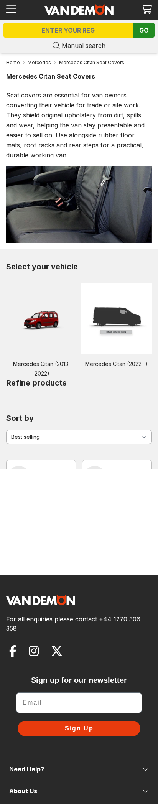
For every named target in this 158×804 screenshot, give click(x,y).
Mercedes (39, 62)
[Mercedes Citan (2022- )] (116, 318)
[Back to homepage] (79, 9)
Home (13, 62)
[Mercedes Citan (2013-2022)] (41, 318)
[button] (147, 9)
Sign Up (79, 728)
